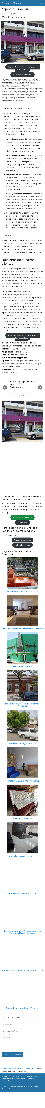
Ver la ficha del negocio (22, 74)
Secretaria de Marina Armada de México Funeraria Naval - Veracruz (22, 943)
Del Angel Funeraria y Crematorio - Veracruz (22, 640)
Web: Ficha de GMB (22, 556)
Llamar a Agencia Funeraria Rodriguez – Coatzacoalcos (24, 68)
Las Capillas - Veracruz (22, 678)
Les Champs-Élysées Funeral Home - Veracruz (22, 716)
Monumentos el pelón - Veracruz (22, 602)
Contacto (12, 1100)
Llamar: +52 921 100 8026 (22, 529)
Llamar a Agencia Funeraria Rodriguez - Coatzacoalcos (24, 336)
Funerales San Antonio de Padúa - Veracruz (22, 982)
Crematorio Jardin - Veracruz (22, 867)
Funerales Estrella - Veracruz (22, 905)
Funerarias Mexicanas (13, 3)
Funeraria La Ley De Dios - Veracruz (22, 1019)
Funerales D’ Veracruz (22, 830)
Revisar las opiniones (22, 551)
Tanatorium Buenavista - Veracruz (22, 792)
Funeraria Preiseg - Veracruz (22, 755)
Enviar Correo (22, 534)
